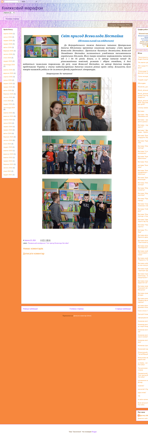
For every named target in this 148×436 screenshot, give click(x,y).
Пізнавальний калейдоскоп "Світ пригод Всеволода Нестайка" (48, 243)
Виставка (141, 111)
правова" (141, 386)
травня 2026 (7, 44)
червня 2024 (7, 126)
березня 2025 (8, 94)
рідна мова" (142, 392)
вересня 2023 (8, 154)
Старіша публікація (123, 309)
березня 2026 (8, 51)
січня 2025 (7, 101)
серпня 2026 (7, 33)
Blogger (94, 432)
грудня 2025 (7, 61)
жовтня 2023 (7, 150)
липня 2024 (7, 123)
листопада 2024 (9, 107)
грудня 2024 (7, 104)
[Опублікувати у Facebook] (47, 240)
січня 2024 (7, 144)
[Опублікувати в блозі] (43, 240)
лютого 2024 (7, 140)
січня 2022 (7, 171)
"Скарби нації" (143, 80)
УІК (139, 396)
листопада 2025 (9, 64)
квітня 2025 (7, 90)
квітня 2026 (7, 47)
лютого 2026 (7, 54)
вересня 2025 (8, 73)
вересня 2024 (8, 116)
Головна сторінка (12, 19)
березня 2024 (8, 137)
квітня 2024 (7, 133)
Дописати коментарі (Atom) (82, 316)
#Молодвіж (142, 83)
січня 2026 (7, 58)
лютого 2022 (7, 168)
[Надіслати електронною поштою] (41, 240)
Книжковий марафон (22, 8)
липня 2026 (7, 37)
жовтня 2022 (7, 157)
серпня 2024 (7, 120)
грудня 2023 (7, 147)
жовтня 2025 (7, 70)
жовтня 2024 (7, 113)
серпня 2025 (7, 77)
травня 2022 (7, 161)
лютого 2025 (7, 97)
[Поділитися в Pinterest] (49, 240)
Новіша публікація (30, 309)
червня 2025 (7, 83)
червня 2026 (7, 40)
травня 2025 (7, 87)
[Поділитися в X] (45, 240)
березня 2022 (8, 164)
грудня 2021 (7, 175)
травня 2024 (7, 130)
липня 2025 (7, 80)
